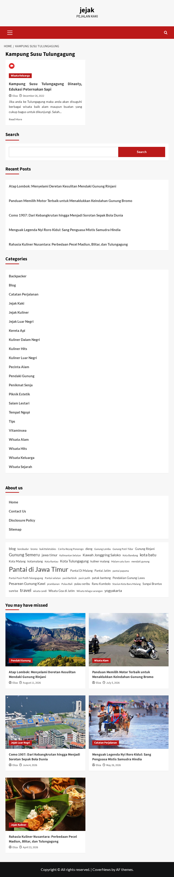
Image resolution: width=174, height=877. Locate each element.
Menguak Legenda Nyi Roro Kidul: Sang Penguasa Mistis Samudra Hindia (65, 230)
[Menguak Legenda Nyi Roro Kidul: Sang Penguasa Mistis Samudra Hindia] (129, 722)
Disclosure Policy (22, 520)
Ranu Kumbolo (101, 584)
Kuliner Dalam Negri (24, 339)
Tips (12, 421)
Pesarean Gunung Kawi (27, 583)
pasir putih (84, 577)
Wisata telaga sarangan (90, 590)
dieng (88, 549)
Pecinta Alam (19, 367)
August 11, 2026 (32, 683)
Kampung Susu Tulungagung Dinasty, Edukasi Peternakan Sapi (45, 86)
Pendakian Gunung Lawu (129, 578)
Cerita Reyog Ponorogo (71, 548)
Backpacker (18, 276)
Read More (15, 119)
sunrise (13, 591)
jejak (87, 10)
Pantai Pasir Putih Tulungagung (26, 577)
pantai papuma (121, 570)
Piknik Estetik (19, 394)
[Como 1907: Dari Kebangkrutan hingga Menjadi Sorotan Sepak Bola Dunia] (45, 722)
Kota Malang (17, 561)
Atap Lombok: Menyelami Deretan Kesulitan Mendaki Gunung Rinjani (62, 186)
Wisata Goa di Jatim (61, 591)
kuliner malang (99, 561)
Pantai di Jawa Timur (38, 569)
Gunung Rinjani (145, 549)
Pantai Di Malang (81, 570)
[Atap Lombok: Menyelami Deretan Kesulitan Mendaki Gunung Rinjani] (45, 639)
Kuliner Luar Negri (23, 358)
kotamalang (35, 561)
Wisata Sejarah (20, 467)
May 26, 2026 (113, 765)
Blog (12, 285)
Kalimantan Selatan (70, 555)
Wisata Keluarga (20, 76)
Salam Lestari (19, 403)
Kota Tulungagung (74, 561)
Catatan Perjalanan (24, 294)
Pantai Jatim (102, 570)
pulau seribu (82, 584)
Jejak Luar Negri (21, 321)
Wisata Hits (18, 448)
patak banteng (101, 578)
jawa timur (50, 555)
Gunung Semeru (24, 554)
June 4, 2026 (30, 765)
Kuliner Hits (18, 349)
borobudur (23, 548)
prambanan (53, 583)
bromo (34, 548)
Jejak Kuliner (19, 312)
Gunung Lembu (102, 548)
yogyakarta (113, 590)
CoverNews (101, 869)
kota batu (148, 554)
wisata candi (40, 590)
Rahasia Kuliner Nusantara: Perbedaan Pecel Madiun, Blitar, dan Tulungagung (68, 244)
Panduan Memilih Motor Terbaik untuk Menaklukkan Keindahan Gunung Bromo (70, 201)
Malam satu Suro (120, 561)
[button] (9, 32)
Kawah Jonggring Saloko (102, 555)
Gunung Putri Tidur (123, 548)
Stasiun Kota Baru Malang (126, 583)
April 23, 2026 (30, 847)
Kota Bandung (130, 555)
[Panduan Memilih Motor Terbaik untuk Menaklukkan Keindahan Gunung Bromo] (129, 639)
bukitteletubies (47, 548)
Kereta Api (17, 330)
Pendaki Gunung (21, 376)
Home (13, 502)
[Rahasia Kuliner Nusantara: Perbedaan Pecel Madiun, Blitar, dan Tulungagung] (45, 804)
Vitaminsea (18, 430)
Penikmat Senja (21, 385)
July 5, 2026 (113, 683)
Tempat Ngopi (19, 412)
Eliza (15, 96)
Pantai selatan (53, 577)
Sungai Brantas (152, 584)
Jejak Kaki (16, 303)
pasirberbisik (70, 577)
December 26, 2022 (33, 96)
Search (12, 134)
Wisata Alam (19, 439)
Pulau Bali (66, 583)
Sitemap (15, 529)
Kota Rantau (51, 561)
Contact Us (17, 511)
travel (25, 590)
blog (12, 548)
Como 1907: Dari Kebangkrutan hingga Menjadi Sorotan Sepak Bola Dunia (66, 215)
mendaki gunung (140, 561)
